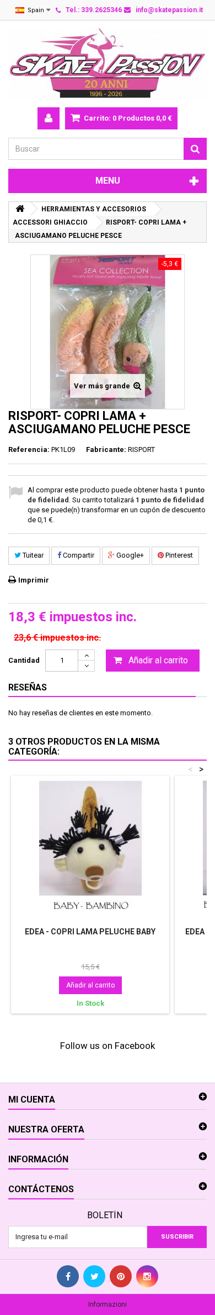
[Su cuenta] (48, 118)
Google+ (129, 555)
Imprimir (33, 580)
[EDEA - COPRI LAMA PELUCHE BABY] (90, 850)
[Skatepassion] (107, 64)
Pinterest (178, 555)
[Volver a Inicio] (19, 209)
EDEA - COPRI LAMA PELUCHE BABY (90, 931)
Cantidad (24, 660)
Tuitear (32, 555)
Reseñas (27, 687)
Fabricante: (106, 449)
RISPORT (141, 449)
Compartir (77, 555)
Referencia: (29, 449)
